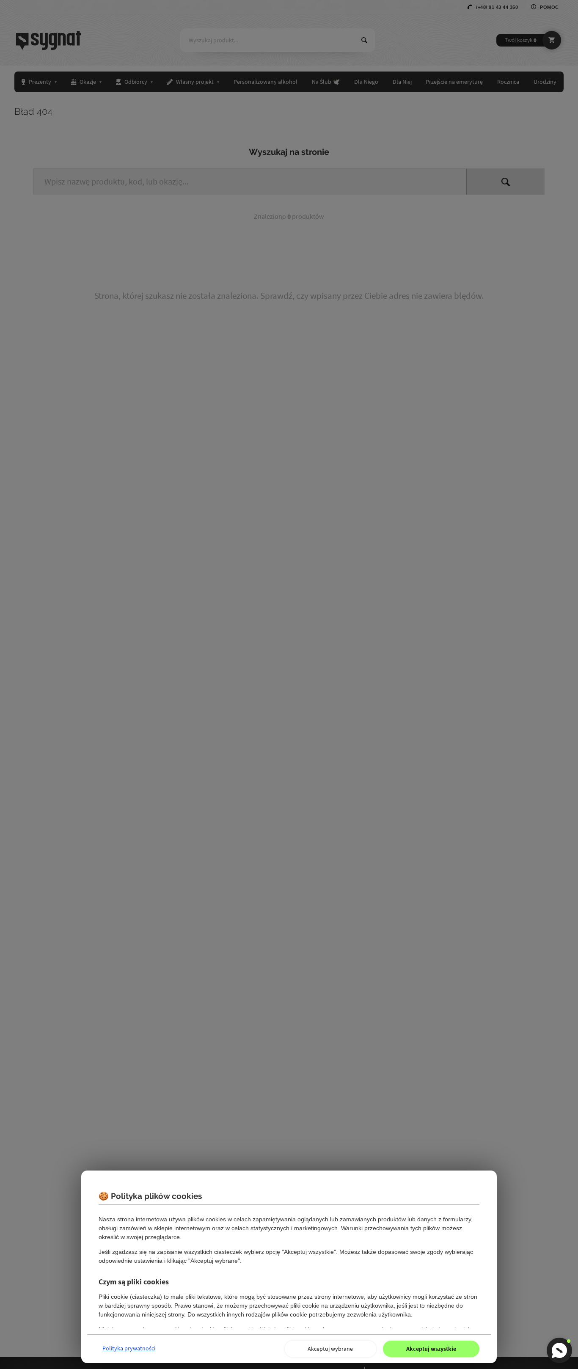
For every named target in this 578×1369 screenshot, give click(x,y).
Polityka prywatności (128, 1348)
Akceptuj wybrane (330, 1348)
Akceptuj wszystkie (431, 1348)
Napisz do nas (559, 1350)
